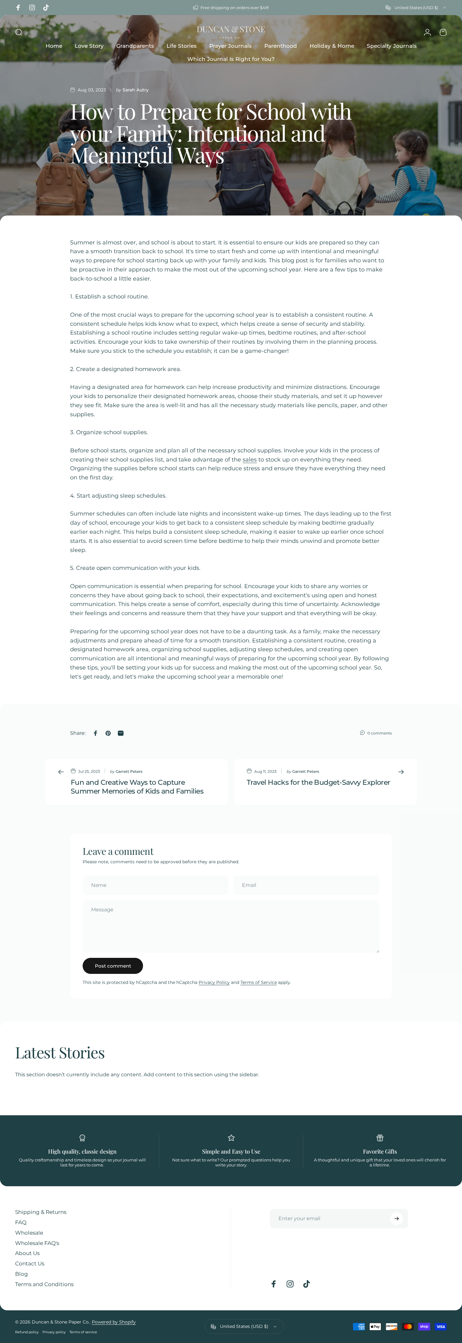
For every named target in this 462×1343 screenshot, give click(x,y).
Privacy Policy (214, 982)
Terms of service (83, 1332)
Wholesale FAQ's (37, 1243)
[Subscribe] (396, 1218)
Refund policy (27, 1332)
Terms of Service (258, 982)
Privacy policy (54, 1332)
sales (250, 459)
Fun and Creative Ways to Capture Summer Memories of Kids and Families (137, 786)
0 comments (379, 733)
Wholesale (29, 1233)
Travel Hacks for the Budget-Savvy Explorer (318, 782)
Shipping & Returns (40, 1212)
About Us (27, 1253)
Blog (21, 1274)
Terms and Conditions (44, 1284)
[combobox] (416, 7)
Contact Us (29, 1263)
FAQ (20, 1222)
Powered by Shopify (114, 1322)
